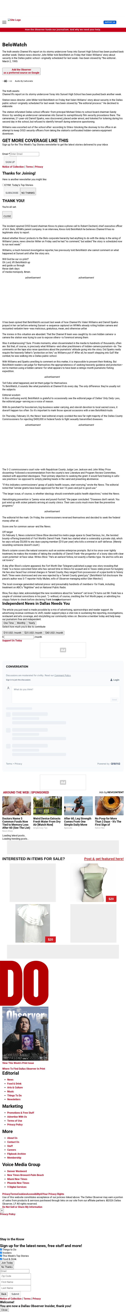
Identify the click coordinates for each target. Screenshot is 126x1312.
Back (3, 1294)
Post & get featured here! (104, 859)
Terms (29, 166)
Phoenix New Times (18, 1182)
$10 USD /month (12, 632)
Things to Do (9, 1249)
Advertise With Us (17, 1116)
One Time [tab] (9, 623)
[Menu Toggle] (4, 22)
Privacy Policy (15, 1124)
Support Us (110, 22)
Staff (10, 1146)
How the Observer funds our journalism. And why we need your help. (63, 29)
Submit (15, 1294)
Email (6, 154)
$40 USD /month (54, 632)
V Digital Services (16, 1186)
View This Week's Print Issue (18, 1063)
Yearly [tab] (32, 623)
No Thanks (7, 1267)
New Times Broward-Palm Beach (25, 1175)
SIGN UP (10, 162)
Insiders (7, 1252)
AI (41, 1194)
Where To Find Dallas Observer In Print (23, 1068)
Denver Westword (17, 1171)
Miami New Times (17, 1179)
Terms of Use (14, 1120)
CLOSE (7, 216)
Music (10, 1091)
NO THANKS (28, 192)
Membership (14, 1157)
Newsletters (13, 1099)
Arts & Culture (15, 1087)
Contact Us (13, 1142)
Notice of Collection (13, 166)
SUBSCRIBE (12, 192)
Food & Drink (14, 1083)
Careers (11, 1149)
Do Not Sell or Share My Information (22, 1206)
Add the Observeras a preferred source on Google (21, 71)
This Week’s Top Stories (16, 1255)
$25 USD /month (33, 632)
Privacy (39, 166)
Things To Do (14, 1095)
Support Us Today (12, 640)
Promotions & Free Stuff (20, 1112)
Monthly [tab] (21, 623)
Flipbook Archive (16, 1153)
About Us (12, 1138)
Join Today (7, 1262)
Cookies (22, 1194)
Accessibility (33, 1194)
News (10, 1079)
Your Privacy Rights (53, 1194)
